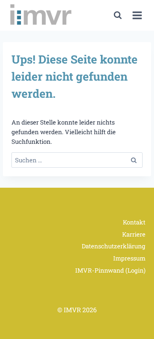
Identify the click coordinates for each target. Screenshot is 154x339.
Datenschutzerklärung (113, 246)
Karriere (133, 234)
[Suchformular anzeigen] (117, 15)
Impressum (129, 258)
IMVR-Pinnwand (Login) (110, 270)
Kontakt (134, 222)
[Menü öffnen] (137, 15)
